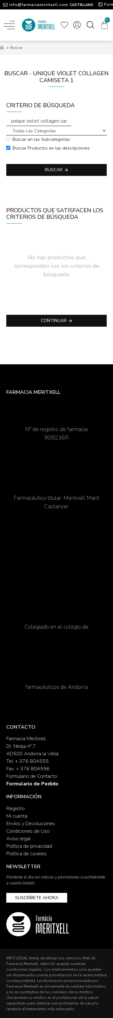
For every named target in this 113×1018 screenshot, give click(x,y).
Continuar (54, 321)
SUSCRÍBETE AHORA (36, 898)
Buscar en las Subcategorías (41, 139)
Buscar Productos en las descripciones (51, 148)
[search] (90, 25)
